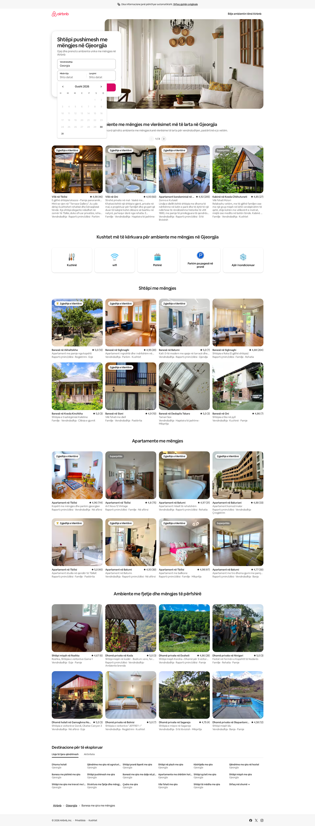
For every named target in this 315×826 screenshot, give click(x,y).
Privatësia (80, 820)
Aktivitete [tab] (89, 754)
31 (62, 133)
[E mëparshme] (151, 138)
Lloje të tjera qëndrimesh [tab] (65, 754)
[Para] (163, 138)
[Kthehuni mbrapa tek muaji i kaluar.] (63, 87)
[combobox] (86, 66)
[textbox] (72, 77)
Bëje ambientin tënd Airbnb (244, 14)
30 (101, 126)
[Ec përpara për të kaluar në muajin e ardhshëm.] (101, 87)
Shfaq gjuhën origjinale (185, 4)
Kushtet (93, 820)
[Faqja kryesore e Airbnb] (60, 14)
